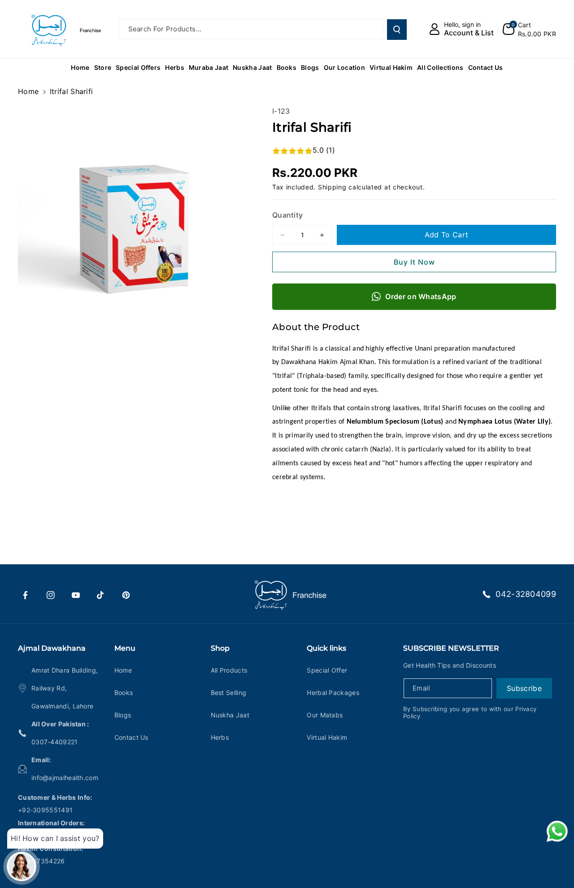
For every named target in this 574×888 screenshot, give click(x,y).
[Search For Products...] (397, 29)
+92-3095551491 (45, 810)
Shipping (332, 187)
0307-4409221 (54, 742)
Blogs (122, 715)
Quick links (326, 648)
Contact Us (131, 737)
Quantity (287, 214)
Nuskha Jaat (230, 715)
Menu (124, 648)
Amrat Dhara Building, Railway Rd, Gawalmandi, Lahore (64, 688)
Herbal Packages (333, 692)
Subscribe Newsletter (451, 648)
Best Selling (229, 692)
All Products (229, 670)
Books (123, 692)
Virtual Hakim (327, 737)
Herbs (220, 737)
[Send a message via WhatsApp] (557, 831)
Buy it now (414, 261)
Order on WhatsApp (420, 296)
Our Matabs (325, 715)
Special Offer (327, 670)
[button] (529, 29)
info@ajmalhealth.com (64, 777)
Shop (220, 648)
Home (28, 91)
